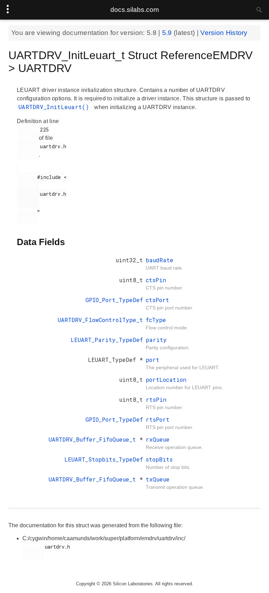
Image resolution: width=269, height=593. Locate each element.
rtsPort (158, 419)
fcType (156, 319)
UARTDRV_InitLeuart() (55, 106)
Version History (224, 32)
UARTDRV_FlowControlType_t (100, 319)
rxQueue (158, 439)
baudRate (159, 260)
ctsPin (156, 280)
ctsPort (157, 299)
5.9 (168, 32)
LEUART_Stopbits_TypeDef (103, 459)
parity (156, 339)
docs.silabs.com (134, 9)
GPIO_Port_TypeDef (114, 299)
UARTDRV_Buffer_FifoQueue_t (94, 439)
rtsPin (156, 399)
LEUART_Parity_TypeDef (107, 339)
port (152, 359)
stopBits (159, 459)
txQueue (158, 479)
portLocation (166, 379)
